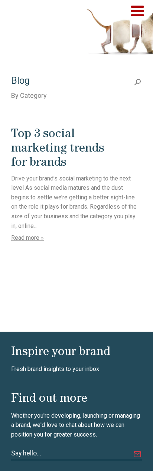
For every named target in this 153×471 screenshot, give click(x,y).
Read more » (27, 237)
